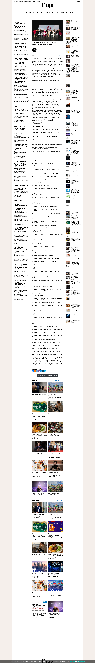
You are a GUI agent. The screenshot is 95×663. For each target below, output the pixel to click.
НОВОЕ (21, 12)
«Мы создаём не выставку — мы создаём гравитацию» (75, 51)
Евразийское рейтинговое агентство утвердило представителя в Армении (21, 25)
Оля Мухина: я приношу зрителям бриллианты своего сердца (75, 28)
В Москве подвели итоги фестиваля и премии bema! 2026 (76, 185)
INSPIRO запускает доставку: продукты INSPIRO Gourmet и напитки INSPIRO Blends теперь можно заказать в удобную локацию (21, 165)
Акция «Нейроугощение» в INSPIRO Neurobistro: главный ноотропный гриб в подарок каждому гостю (21, 110)
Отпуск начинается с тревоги (20, 95)
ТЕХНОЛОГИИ (64, 12)
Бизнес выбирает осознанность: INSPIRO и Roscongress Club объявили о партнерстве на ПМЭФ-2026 (73, 99)
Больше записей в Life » (58, 380)
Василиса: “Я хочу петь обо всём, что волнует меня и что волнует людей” (75, 33)
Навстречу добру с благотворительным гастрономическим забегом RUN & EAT (20, 45)
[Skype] (45, 371)
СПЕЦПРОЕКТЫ (72, 12)
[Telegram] (37, 371)
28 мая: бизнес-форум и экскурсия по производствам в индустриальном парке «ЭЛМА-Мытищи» (73, 117)
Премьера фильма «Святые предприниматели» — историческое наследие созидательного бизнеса (55, 455)
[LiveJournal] (43, 371)
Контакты (30, 1)
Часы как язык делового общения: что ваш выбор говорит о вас (38, 455)
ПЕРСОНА (46, 12)
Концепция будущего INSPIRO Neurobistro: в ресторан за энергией (75, 305)
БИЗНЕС (26, 12)
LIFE (41, 12)
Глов (38, 48)
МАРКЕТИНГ (31, 12)
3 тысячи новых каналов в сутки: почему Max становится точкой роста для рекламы (75, 176)
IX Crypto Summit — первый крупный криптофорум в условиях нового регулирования (20, 129)
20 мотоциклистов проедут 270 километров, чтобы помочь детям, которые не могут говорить (20, 284)
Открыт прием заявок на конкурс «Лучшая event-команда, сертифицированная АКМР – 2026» (21, 79)
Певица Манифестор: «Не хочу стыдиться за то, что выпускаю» (75, 60)
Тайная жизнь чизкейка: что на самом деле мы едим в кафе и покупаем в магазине (75, 311)
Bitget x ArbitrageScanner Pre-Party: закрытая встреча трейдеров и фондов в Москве (75, 142)
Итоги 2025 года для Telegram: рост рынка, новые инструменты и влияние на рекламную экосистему (73, 202)
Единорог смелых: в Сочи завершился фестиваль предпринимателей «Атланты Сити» (20, 248)
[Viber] (39, 371)
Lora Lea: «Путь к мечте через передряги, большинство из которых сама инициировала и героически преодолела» (73, 40)
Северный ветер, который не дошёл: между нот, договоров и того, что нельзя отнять (76, 316)
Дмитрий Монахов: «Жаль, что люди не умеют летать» (75, 56)
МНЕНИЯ (51, 12)
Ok (71, 661)
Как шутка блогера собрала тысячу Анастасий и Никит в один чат (75, 47)
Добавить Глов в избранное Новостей (47, 375)
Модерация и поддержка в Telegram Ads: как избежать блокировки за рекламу (75, 197)
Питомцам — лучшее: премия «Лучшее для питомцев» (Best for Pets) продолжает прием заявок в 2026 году (21, 62)
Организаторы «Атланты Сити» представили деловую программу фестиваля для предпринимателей (73, 105)
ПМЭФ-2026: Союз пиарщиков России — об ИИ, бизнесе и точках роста (75, 112)
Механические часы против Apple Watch (39, 395)
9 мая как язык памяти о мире (75, 321)
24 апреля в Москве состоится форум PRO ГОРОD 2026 (75, 130)
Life (59, 55)
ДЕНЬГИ (37, 12)
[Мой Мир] (41, 371)
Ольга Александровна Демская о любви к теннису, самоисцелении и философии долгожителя (73, 22)
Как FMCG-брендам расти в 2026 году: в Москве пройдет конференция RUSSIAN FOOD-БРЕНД (73, 170)
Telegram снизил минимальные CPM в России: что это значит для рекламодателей (75, 191)
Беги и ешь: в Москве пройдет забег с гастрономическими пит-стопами (20, 266)
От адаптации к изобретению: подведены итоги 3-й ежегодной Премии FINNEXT (72, 135)
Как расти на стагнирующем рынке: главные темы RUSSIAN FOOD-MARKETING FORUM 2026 (21, 207)
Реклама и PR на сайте (23, 1)
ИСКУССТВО (57, 12)
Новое (62, 55)
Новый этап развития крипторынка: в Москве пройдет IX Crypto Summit (21, 187)
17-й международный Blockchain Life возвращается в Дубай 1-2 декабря (21, 146)
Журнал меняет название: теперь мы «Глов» (75, 181)
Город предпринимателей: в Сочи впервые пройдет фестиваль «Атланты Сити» (73, 124)
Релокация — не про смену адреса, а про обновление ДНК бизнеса (75, 75)
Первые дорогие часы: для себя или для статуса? (75, 277)
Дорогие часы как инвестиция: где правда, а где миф (54, 436)
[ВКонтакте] (33, 371)
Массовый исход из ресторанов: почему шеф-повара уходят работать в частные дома (54, 474)
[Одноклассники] (35, 371)
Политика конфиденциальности (40, 1)
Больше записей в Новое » (58, 500)
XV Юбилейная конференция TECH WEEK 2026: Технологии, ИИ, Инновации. (75, 164)
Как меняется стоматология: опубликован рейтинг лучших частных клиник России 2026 (21, 227)
